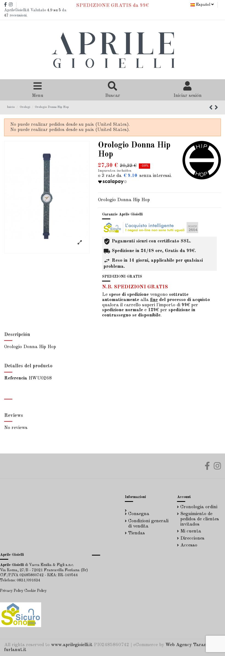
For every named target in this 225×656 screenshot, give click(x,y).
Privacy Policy (11, 591)
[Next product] (216, 108)
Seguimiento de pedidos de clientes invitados (199, 519)
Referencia (15, 378)
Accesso (188, 545)
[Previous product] (212, 108)
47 (6, 15)
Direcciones (192, 538)
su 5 (54, 10)
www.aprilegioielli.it (71, 645)
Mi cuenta (190, 531)
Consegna (138, 514)
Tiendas (136, 533)
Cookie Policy (35, 591)
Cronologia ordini (198, 507)
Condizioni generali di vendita (148, 524)
